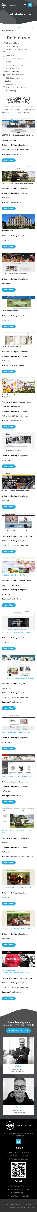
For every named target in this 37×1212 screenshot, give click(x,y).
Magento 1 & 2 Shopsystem (17, 49)
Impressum (28, 1204)
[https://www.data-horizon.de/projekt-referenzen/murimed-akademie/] (18, 440)
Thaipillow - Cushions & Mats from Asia (17, 887)
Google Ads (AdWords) (15, 75)
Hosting (7, 81)
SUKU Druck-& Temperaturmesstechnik (17, 776)
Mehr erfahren (9, 160)
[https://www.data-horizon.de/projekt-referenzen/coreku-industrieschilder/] (18, 262)
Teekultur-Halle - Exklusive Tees (14, 575)
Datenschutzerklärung (12, 1204)
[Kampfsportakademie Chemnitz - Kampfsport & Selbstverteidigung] (18, 960)
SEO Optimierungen (14, 78)
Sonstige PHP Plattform (15, 59)
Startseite (5, 28)
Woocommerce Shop (14, 65)
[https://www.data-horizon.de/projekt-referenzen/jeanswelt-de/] (18, 521)
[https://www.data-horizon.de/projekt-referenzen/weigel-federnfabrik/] (18, 303)
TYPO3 (8, 62)
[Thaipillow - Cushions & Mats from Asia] (18, 877)
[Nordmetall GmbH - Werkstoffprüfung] (18, 621)
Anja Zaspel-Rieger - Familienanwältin (16, 732)
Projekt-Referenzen (18, 28)
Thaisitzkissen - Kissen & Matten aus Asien (18, 929)
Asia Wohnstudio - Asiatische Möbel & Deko (17, 831)
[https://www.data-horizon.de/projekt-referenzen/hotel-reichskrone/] (18, 222)
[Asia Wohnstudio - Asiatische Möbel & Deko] (18, 818)
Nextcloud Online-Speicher (17, 87)
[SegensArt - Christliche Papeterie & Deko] (18, 665)
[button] (25, 5)
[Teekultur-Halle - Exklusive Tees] (18, 565)
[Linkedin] (30, 5)
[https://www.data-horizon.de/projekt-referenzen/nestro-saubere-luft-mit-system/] (18, 126)
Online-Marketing (12, 72)
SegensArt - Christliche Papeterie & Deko (18, 678)
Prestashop (10, 53)
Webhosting (11, 91)
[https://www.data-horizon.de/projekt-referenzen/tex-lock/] (18, 481)
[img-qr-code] (18, 1170)
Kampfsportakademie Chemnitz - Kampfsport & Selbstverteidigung (15, 971)
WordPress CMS (12, 68)
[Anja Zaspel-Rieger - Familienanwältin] (18, 722)
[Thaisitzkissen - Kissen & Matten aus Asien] (18, 918)
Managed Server (12, 84)
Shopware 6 (11, 56)
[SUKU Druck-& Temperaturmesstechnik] (18, 764)
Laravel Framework (13, 46)
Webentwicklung (11, 43)
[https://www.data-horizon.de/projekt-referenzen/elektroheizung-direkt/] (18, 338)
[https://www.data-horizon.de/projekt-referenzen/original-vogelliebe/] (18, 385)
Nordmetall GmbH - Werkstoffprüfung (16, 632)
